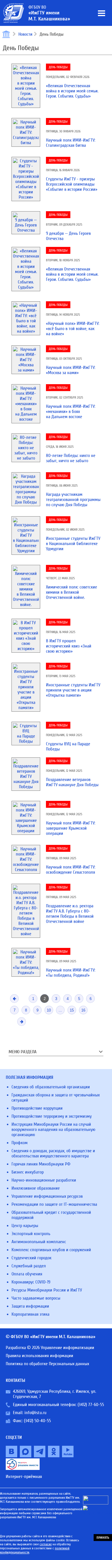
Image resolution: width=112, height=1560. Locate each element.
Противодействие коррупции (37, 1108)
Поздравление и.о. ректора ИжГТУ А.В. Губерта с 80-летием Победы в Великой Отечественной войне (70, 913)
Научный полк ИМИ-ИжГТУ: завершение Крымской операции (70, 828)
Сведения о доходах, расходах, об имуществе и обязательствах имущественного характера (53, 1153)
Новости (25, 34)
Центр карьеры (24, 1225)
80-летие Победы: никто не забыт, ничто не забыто (70, 458)
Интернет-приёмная (24, 1476)
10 (49, 1010)
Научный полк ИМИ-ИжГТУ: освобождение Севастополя (70, 869)
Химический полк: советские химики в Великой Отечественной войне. (71, 592)
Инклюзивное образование (35, 1188)
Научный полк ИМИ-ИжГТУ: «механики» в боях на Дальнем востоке (70, 411)
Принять (102, 1538)
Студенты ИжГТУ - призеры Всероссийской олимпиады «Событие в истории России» (71, 184)
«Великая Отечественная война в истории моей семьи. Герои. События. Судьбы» (72, 91)
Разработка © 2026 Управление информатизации (50, 1347)
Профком (19, 1142)
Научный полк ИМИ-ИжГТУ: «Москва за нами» (70, 370)
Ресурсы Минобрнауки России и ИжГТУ (46, 1290)
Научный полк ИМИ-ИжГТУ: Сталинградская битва (70, 143)
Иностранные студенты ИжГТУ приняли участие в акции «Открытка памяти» (73, 690)
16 (83, 1010)
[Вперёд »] (21, 1021)
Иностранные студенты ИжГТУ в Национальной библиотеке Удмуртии (73, 543)
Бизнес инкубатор (27, 1172)
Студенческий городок (31, 1257)
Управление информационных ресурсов (47, 1196)
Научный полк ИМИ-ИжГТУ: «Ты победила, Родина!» (70, 972)
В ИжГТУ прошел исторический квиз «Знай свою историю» (68, 646)
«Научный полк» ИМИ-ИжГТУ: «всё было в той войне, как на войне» (72, 328)
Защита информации (30, 1306)
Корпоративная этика (30, 1314)
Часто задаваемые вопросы (35, 1298)
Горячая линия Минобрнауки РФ (40, 1164)
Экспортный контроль (30, 1233)
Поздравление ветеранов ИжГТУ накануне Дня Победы (72, 782)
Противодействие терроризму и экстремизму (51, 1116)
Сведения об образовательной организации (50, 1086)
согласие (46, 1544)
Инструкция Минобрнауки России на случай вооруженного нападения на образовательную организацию (53, 1129)
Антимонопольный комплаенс (38, 1241)
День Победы (58, 67)
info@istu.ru (35, 1412)
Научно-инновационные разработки (43, 1180)
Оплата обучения (26, 1274)
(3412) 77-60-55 (91, 1404)
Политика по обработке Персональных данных (47, 1363)
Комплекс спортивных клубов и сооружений (51, 1249)
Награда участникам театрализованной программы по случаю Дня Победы (73, 499)
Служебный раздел (28, 1265)
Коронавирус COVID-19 (30, 1282)
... (60, 1010)
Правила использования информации (39, 1355)
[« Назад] (14, 998)
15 (72, 1010)
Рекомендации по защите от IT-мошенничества (54, 1204)
